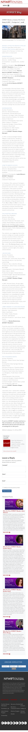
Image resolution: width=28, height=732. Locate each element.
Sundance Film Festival (8, 49)
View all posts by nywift (9, 451)
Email (3, 480)
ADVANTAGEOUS (7, 56)
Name (3, 474)
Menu (5, 5)
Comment (4, 465)
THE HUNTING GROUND (9, 213)
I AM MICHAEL (6, 253)
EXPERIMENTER (7, 108)
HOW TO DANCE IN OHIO (10, 165)
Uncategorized (15, 22)
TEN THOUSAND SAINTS (9, 356)
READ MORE (6, 532)
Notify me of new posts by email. (12, 487)
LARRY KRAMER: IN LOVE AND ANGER (13, 306)
